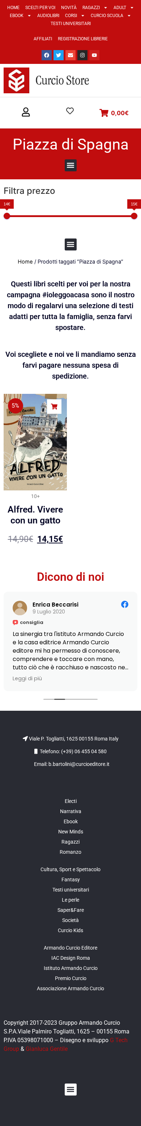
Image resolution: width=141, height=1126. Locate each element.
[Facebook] (47, 55)
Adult (120, 7)
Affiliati (43, 38)
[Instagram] (82, 55)
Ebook (17, 15)
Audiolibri (48, 15)
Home (13, 7)
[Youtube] (94, 55)
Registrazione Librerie (83, 38)
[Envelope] (70, 55)
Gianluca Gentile (47, 1048)
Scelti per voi (40, 7)
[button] (25, 112)
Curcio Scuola (107, 15)
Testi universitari (71, 23)
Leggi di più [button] (27, 678)
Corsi (71, 15)
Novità (69, 7)
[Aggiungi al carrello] (54, 406)
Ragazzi (91, 7)
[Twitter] (59, 55)
